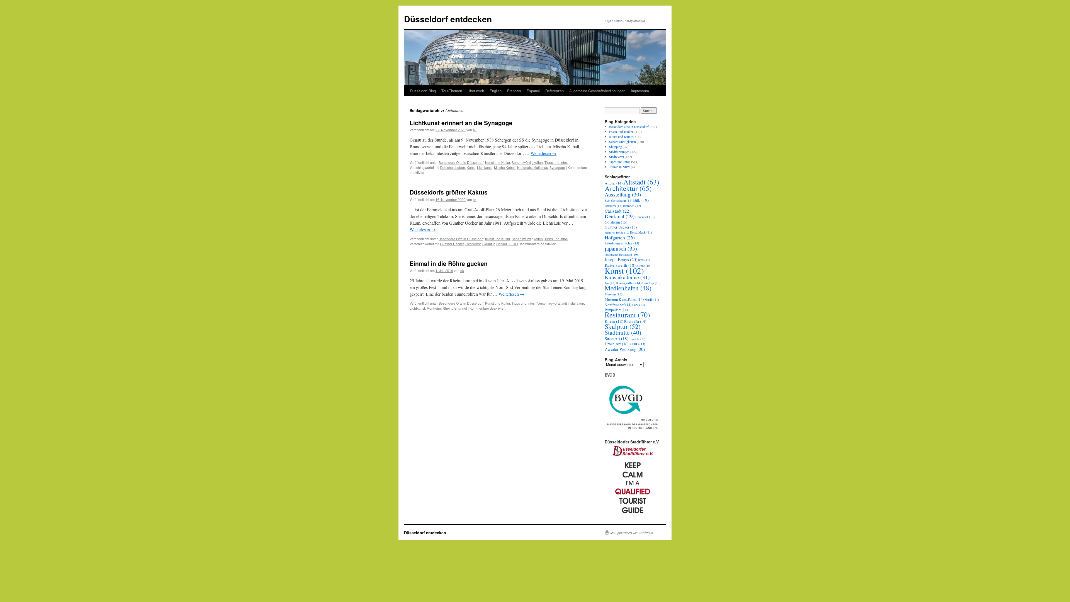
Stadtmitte (623, 332)
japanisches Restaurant (621, 254)
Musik (652, 299)
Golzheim (616, 222)
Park (638, 304)
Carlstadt (618, 211)
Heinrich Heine (617, 232)
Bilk (641, 200)
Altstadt (641, 181)
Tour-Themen (451, 90)
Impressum (640, 90)
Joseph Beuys (621, 259)
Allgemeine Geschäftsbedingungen (597, 90)
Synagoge (557, 167)
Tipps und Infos (556, 162)
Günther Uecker (452, 243)
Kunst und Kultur (497, 162)
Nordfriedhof (618, 304)
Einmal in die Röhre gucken (449, 263)
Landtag (651, 283)
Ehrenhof (645, 217)
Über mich (476, 90)
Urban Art (617, 343)
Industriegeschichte (622, 243)
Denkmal (619, 216)
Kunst (471, 167)
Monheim (434, 308)
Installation (576, 303)
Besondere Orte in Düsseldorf (461, 162)
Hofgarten (620, 237)
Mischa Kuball (504, 167)
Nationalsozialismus (532, 167)
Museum (613, 294)
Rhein (614, 321)
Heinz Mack (641, 232)
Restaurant (627, 314)
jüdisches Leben (452, 167)
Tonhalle (637, 339)
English (496, 90)
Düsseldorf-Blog (423, 90)
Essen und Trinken (621, 131)
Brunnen (632, 205)
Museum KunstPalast (624, 299)
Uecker (501, 243)
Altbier (613, 183)
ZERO (513, 243)
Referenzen (554, 90)
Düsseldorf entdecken (448, 19)
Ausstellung (623, 194)
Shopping (615, 146)
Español (533, 90)
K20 (644, 260)
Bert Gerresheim (618, 200)
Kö (610, 283)
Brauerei (613, 206)
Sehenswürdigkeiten (527, 162)
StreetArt (616, 338)
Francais (514, 90)
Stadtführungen (619, 151)
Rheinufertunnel (454, 308)
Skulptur (488, 243)
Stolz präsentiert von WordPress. (632, 532)
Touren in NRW (619, 166)
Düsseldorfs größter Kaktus (449, 192)
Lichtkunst (484, 167)
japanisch (621, 248)
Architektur (628, 188)
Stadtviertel (616, 156)
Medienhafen (628, 288)
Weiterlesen (543, 153)
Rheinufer (635, 321)
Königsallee (628, 282)
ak (474, 129)
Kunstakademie (627, 277)
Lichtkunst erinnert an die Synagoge (461, 122)
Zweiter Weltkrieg (625, 349)
